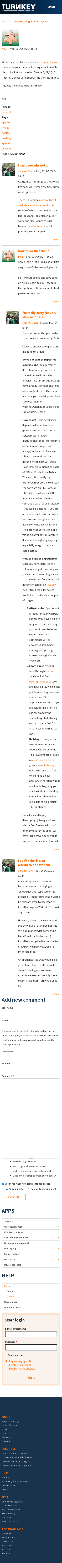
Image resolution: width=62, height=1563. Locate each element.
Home (5, 21)
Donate (5, 1489)
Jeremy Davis (26, 171)
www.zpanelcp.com (48, 62)
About (6, 1417)
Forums (8, 1286)
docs (52, 671)
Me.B (4, 48)
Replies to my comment (43, 1188)
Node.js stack (8, 1537)
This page (49, 765)
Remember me (15, 1355)
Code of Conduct (10, 1425)
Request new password (22, 1369)
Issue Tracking (8, 1513)
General (6, 112)
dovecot (6, 148)
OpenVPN (6, 1533)
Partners (6, 1437)
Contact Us (7, 1433)
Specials (8, 1221)
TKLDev (51, 584)
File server (7, 1549)
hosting (6, 138)
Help (8, 1275)
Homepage (7, 1051)
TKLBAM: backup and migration (17, 1461)
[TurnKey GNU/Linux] (19, 10)
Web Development (11, 1509)
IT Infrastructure (13, 1232)
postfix (6, 133)
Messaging (10, 1248)
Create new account (20, 1365)
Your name (7, 1007)
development (36, 226)
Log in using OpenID (20, 1361)
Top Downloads (12, 1529)
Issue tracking (12, 1253)
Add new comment (14, 153)
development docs (40, 681)
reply (56, 239)
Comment (8, 1076)
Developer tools (12, 1264)
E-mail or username (16, 1328)
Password (11, 1341)
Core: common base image (15, 1453)
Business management (16, 1243)
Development (11, 1301)
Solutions (9, 1449)
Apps (8, 1210)
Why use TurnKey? (10, 1421)
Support (11, 1291)
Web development (13, 1226)
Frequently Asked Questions (15, 1481)
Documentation (12, 1307)
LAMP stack (7, 1541)
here (42, 391)
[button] (53, 7)
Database (9, 1259)
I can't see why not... (33, 165)
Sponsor (6, 1441)
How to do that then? (33, 251)
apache (6, 122)
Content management (16, 1237)
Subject (6, 1063)
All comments (16, 1188)
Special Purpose (10, 1521)
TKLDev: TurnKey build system (16, 1465)
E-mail (5, 1020)
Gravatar (34, 1035)
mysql (5, 127)
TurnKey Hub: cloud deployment (17, 1457)
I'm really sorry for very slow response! (39, 315)
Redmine (6, 1553)
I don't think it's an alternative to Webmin (34, 863)
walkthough (38, 760)
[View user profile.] (10, 37)
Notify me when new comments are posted (27, 1183)
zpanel (6, 143)
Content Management (12, 1501)
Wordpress (7, 1545)
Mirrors (5, 1429)
